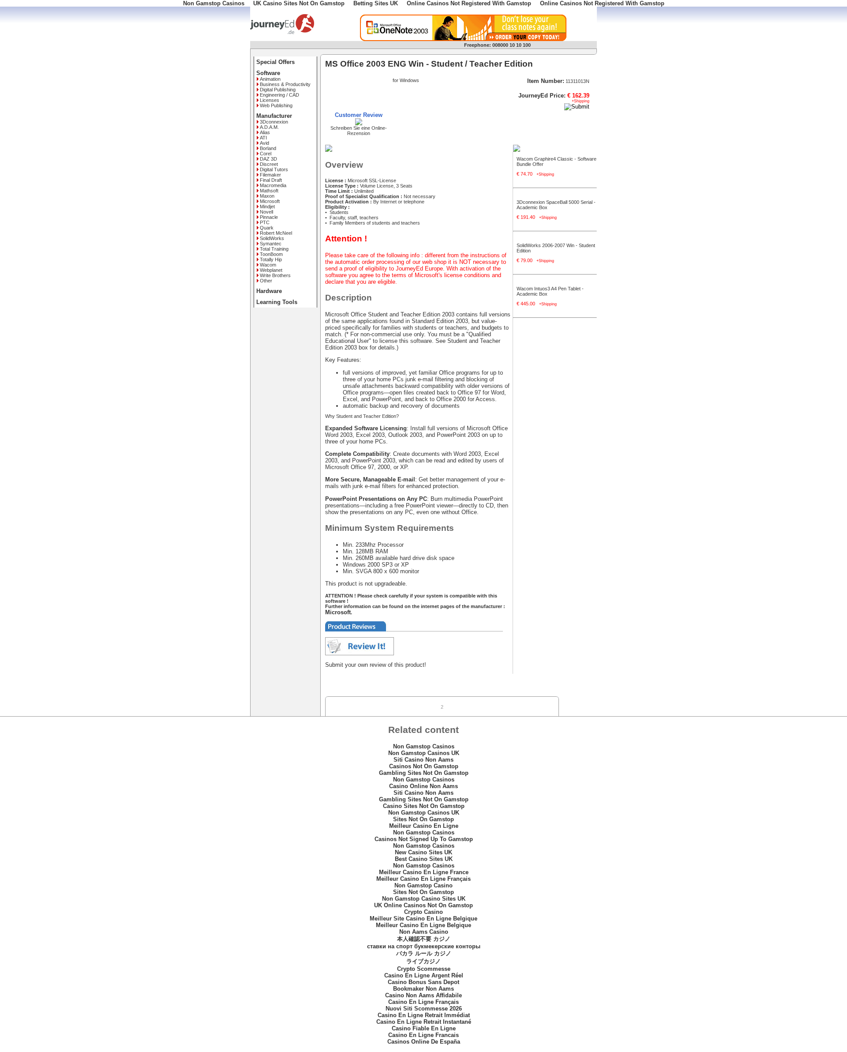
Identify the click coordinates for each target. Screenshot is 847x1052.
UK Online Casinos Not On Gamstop (423, 905)
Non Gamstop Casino (423, 885)
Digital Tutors (274, 169)
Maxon (267, 196)
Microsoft (270, 201)
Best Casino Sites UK (424, 859)
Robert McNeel (276, 233)
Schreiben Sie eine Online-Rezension (358, 130)
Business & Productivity (285, 84)
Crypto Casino (423, 912)
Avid (264, 143)
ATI (263, 137)
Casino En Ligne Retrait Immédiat (424, 1015)
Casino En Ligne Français (423, 1002)
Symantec (270, 243)
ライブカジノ (423, 961)
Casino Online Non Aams (423, 786)
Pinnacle (269, 217)
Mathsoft (269, 190)
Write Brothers (275, 275)
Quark (267, 227)
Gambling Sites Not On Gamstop (423, 773)
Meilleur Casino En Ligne (423, 826)
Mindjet (267, 206)
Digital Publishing (278, 89)
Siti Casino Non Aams (423, 759)
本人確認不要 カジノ (423, 939)
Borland (268, 148)
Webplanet (271, 270)
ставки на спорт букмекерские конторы (423, 946)
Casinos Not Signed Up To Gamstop (424, 839)
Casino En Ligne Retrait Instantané (423, 1021)
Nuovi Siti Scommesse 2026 (424, 1008)
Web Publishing (276, 105)
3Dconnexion (274, 121)
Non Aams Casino (423, 931)
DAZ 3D (268, 159)
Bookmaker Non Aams (423, 988)
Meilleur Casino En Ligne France (423, 872)
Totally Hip (271, 259)
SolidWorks (272, 238)
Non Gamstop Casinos (423, 746)
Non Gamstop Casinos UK (423, 753)
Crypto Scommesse (423, 969)
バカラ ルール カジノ (423, 953)
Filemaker (270, 174)
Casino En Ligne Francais (423, 1035)
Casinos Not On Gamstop (423, 766)
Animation (270, 79)
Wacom (268, 264)
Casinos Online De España (423, 1041)
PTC (265, 222)
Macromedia (273, 185)
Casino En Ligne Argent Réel (423, 975)
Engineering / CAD (279, 95)
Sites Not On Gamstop (423, 819)
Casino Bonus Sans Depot (423, 982)
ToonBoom (271, 254)
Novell (266, 211)
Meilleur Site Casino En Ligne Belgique (423, 918)
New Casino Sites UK (423, 852)
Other (266, 280)
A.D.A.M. (269, 127)
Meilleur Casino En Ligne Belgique (423, 925)
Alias (265, 132)
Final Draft (271, 180)
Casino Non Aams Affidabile (423, 995)
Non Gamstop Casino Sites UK (423, 898)
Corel (265, 153)
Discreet (269, 164)
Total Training (274, 249)
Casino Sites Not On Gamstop (424, 806)
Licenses (269, 100)
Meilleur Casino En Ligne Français (423, 878)
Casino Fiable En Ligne (424, 1028)
